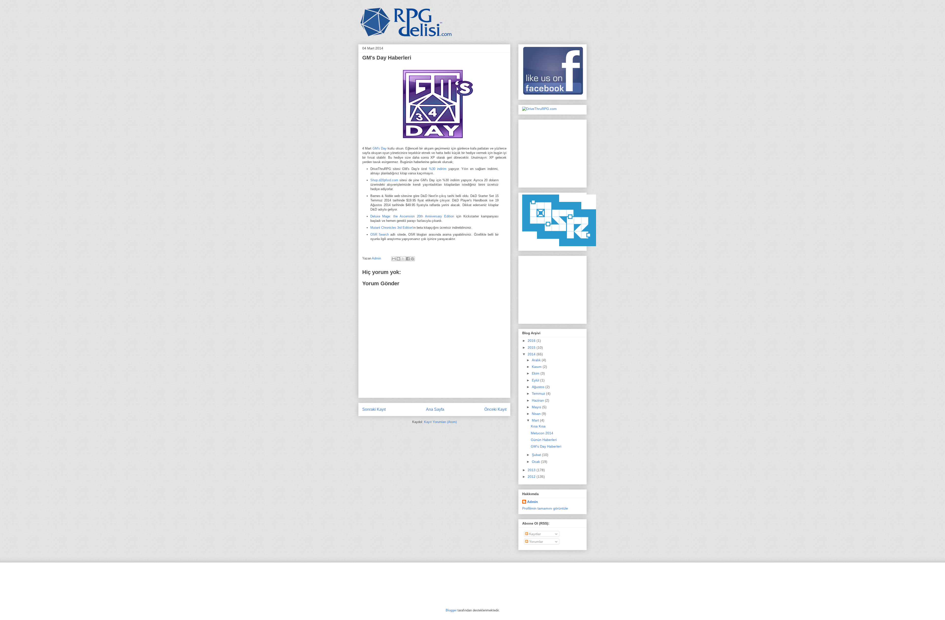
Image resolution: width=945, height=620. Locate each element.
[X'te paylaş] (403, 258)
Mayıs (537, 407)
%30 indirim (437, 169)
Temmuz (539, 393)
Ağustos (538, 387)
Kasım (537, 367)
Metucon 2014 (542, 433)
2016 (532, 341)
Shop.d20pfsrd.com (384, 180)
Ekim (536, 373)
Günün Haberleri (544, 440)
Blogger (451, 610)
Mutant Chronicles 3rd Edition (391, 227)
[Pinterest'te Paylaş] (412, 258)
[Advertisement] (553, 152)
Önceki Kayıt (495, 409)
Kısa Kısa (538, 426)
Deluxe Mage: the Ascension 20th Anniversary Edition (412, 216)
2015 (532, 347)
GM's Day (380, 148)
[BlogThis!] (398, 258)
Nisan (537, 414)
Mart (536, 420)
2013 (532, 470)
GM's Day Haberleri (546, 446)
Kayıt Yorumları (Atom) (440, 422)
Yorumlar (535, 542)
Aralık (537, 360)
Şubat (537, 455)
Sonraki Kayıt (374, 409)
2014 (532, 354)
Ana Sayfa (435, 409)
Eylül (536, 380)
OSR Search (379, 234)
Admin (377, 258)
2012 (532, 477)
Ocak (536, 462)
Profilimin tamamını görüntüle (545, 508)
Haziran (538, 400)
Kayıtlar (534, 534)
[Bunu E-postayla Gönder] (393, 258)
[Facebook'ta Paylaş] (407, 258)
